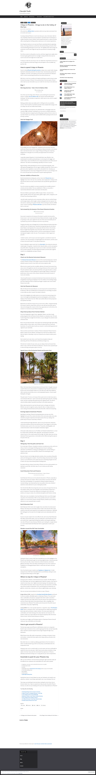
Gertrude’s (42, 244)
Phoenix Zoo (48, 178)
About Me (26, 16)
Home (21, 16)
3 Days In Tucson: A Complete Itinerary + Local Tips (32, 693)
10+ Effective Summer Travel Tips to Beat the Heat (32, 699)
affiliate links (31, 31)
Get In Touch (39, 16)
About (21, 762)
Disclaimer (62, 127)
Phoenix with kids (37, 204)
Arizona (25, 22)
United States (33, 22)
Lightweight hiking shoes (27, 674)
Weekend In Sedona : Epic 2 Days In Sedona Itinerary (32, 696)
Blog (21, 759)
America (22, 22)
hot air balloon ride (33, 96)
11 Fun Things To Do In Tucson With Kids (30, 694)
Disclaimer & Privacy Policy (48, 16)
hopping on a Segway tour (44, 570)
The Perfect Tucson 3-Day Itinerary (66, 77)
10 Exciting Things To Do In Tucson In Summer (31, 691)
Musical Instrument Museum (29, 259)
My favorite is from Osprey (35, 668)
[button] (34, 16)
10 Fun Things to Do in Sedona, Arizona (30, 697)
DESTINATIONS (31, 16)
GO (61, 115)
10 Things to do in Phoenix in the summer (28, 715)
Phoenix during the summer (34, 70)
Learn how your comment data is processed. (43, 743)
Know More (64, 47)
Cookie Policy (20, 773)
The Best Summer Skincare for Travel (29, 700)
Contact (21, 765)
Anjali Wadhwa (28, 29)
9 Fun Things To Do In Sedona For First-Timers (48, 715)
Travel (29, 22)
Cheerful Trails (25, 11)
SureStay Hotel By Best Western (44, 594)
